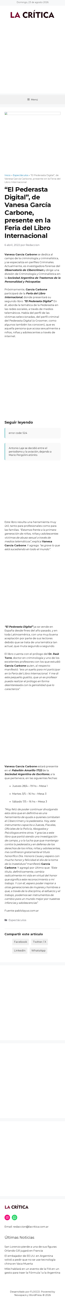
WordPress (35, 1295)
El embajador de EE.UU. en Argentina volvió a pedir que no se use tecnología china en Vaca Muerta (30, 1259)
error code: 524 (18, 432)
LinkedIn (20, 950)
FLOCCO (35, 1291)
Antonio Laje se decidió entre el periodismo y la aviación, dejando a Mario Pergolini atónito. (30, 451)
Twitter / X (39, 941)
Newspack (20, 1295)
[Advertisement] (32, 61)
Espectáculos (17, 920)
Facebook (20, 941)
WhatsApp (38, 950)
